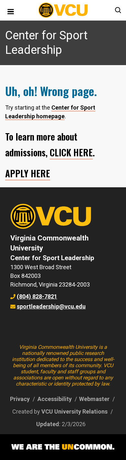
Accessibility (54, 399)
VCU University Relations (74, 411)
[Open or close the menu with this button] (11, 11)
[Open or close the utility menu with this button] (117, 10)
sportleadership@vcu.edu (51, 306)
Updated (47, 424)
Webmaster (94, 399)
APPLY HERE (27, 173)
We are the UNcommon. (63, 447)
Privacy (20, 399)
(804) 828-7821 (37, 296)
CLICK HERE (71, 152)
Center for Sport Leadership (52, 258)
